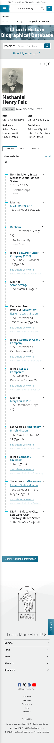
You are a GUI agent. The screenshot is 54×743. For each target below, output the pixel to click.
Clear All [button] (47, 156)
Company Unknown (20, 458)
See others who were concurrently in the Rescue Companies (25, 389)
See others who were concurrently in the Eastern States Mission (25, 331)
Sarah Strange (19, 285)
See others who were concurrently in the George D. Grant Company (27, 360)
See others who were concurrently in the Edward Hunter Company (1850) (25, 273)
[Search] (47, 45)
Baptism (15, 227)
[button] (28, 180)
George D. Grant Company (25, 341)
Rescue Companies (19, 370)
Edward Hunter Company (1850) (24, 254)
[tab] (9, 148)
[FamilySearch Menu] (42, 64)
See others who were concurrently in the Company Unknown (26, 473)
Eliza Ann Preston (21, 206)
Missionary (29, 309)
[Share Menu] (48, 64)
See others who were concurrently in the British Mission (25, 448)
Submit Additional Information (20, 559)
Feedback (51, 627)
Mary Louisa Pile (20, 401)
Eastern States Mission (24, 313)
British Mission (19, 430)
